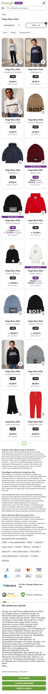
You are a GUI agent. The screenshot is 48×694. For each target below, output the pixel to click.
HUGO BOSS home (10, 556)
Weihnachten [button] (24, 32)
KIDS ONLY (34, 551)
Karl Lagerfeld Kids (17, 542)
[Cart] (20, 62)
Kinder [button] (13, 32)
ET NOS (34, 556)
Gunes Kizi (6, 551)
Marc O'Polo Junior (20, 551)
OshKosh (38, 542)
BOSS (30, 542)
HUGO (4, 542)
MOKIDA (5, 560)
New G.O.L (24, 556)
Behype (26, 547)
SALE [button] (5, 32)
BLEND (18, 547)
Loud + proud (7, 547)
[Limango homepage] (7, 3)
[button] (12, 25)
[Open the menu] (3, 8)
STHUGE (35, 547)
